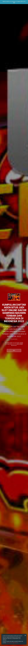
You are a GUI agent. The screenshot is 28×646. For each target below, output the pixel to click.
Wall (27, 323)
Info (14, 350)
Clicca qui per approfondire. (12, 642)
